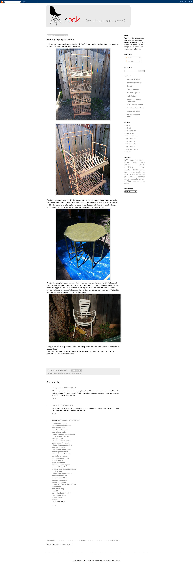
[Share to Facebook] (79, 370)
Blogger (117, 560)
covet (142, 167)
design (135, 170)
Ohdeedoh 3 (130, 141)
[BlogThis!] (74, 370)
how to (127, 172)
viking (143, 181)
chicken (142, 165)
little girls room (140, 174)
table (73, 373)
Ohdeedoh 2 (130, 144)
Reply (54, 398)
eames (142, 170)
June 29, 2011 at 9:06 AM (67, 388)
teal (143, 179)
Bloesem (130, 86)
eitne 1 (128, 125)
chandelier (127, 165)
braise (143, 162)
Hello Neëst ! (131, 96)
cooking (128, 167)
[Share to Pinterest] (81, 370)
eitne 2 (128, 128)
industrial (60, 373)
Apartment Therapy (134, 83)
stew (133, 179)
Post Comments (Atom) (64, 544)
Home (83, 540)
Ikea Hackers (131, 131)
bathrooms (133, 160)
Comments (131, 61)
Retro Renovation (133, 111)
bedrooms (142, 160)
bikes (126, 162)
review (130, 177)
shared (134, 176)
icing (132, 172)
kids (126, 174)
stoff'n (128, 152)
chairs (55, 373)
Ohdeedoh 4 (130, 138)
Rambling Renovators (135, 108)
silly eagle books (132, 149)
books (135, 162)
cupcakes (127, 170)
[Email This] (72, 370)
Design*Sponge (133, 89)
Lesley (54, 388)
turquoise (136, 181)
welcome (126, 183)
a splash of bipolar (134, 79)
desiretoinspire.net (134, 93)
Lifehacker (130, 133)
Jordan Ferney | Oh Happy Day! (134, 100)
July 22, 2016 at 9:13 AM (71, 420)
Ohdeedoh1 (130, 146)
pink (125, 177)
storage (138, 179)
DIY (126, 160)
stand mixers (128, 179)
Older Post (115, 540)
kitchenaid (132, 174)
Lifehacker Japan (132, 136)
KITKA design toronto (135, 104)
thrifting (78, 373)
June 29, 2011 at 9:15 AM (65, 405)
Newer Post (51, 540)
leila (53, 405)
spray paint (67, 373)
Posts (129, 57)
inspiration (140, 172)
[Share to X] (76, 370)
